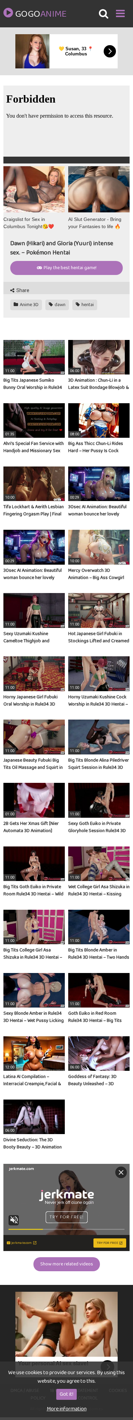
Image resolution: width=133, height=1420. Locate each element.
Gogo (40, 14)
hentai (87, 304)
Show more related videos (66, 1264)
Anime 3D (29, 304)
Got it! (66, 1394)
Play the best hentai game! (70, 268)
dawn (59, 304)
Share (22, 290)
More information (67, 1409)
